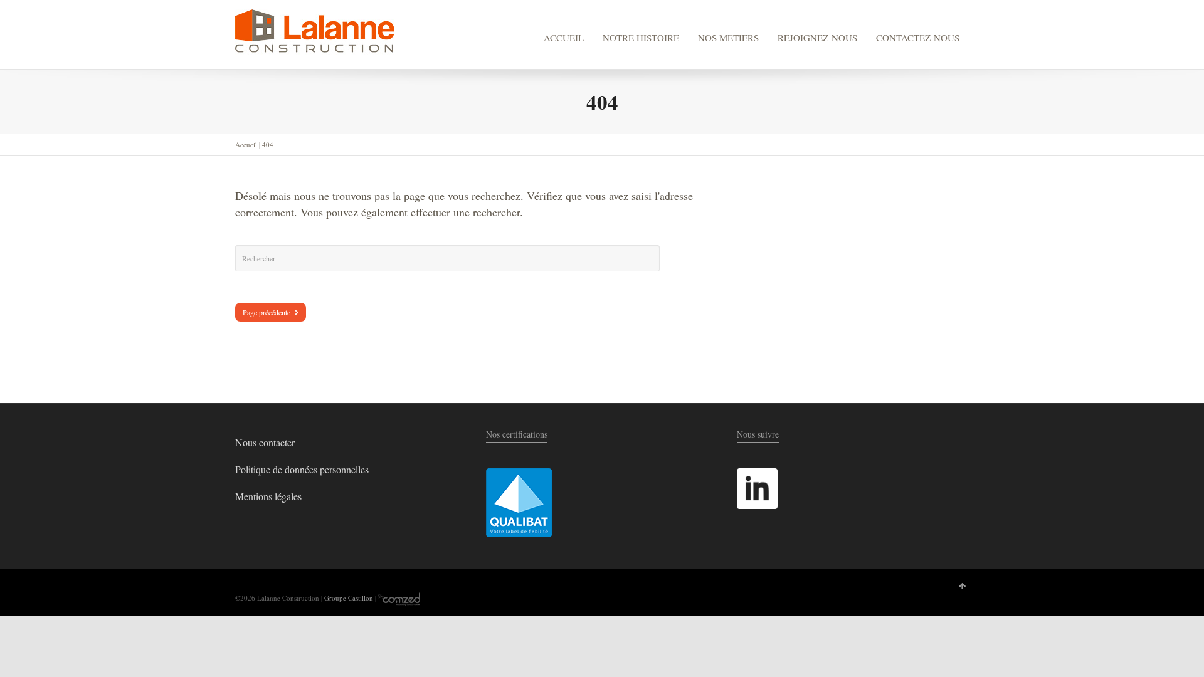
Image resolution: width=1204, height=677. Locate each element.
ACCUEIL (564, 37)
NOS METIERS (728, 37)
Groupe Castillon (348, 597)
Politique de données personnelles (302, 469)
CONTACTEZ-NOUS (917, 37)
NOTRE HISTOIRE (641, 37)
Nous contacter (265, 442)
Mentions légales (268, 496)
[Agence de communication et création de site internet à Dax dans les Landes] (399, 597)
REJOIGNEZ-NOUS (817, 37)
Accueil (246, 144)
